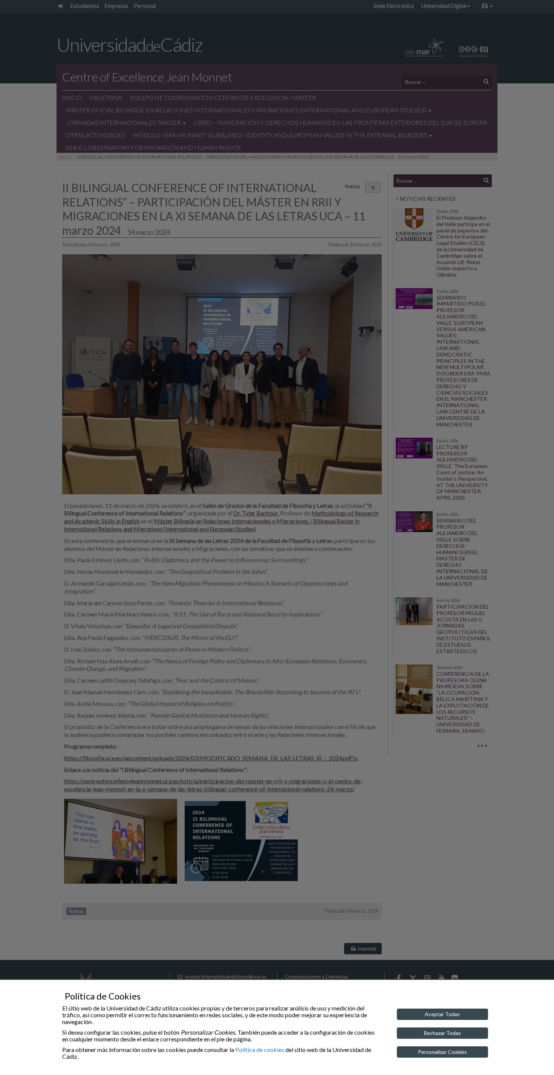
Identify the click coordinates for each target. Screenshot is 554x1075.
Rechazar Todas (442, 1033)
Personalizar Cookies (442, 1052)
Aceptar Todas (442, 1014)
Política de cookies (259, 1049)
